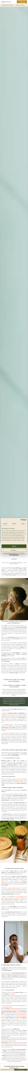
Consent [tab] (5, 523)
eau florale (12, 994)
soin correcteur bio (5, 1040)
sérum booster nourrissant (20, 1016)
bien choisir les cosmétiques (20, 889)
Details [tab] (14, 523)
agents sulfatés (19, 780)
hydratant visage (6, 1010)
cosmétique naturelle (14, 1008)
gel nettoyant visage (10, 779)
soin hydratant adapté (7, 1007)
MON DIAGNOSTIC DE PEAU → (21, 1069)
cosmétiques (7, 714)
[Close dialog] (27, 1068)
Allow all (14, 546)
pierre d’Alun (16, 1042)
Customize (13, 550)
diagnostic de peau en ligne (18, 719)
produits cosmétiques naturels (13, 887)
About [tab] (22, 523)
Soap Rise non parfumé (13, 897)
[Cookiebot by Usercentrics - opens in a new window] (20, 520)
